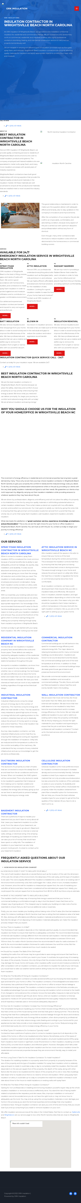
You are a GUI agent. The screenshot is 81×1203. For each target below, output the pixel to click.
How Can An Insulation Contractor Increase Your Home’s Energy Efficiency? (32, 1006)
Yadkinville (76, 1112)
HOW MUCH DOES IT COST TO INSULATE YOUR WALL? (25, 871)
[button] (5, 315)
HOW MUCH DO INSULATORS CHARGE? (20, 867)
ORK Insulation (16, 8)
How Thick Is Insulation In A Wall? (16, 927)
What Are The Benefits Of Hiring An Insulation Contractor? (25, 976)
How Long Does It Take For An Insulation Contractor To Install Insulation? (31, 1058)
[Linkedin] (75, 1193)
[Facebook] (70, 1193)
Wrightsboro (9, 1115)
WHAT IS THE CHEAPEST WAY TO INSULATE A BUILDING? (26, 896)
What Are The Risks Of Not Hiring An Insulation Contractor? (26, 1085)
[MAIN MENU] (76, 8)
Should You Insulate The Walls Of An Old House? (22, 951)
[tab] (40, 867)
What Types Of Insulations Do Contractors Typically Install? (26, 1030)
